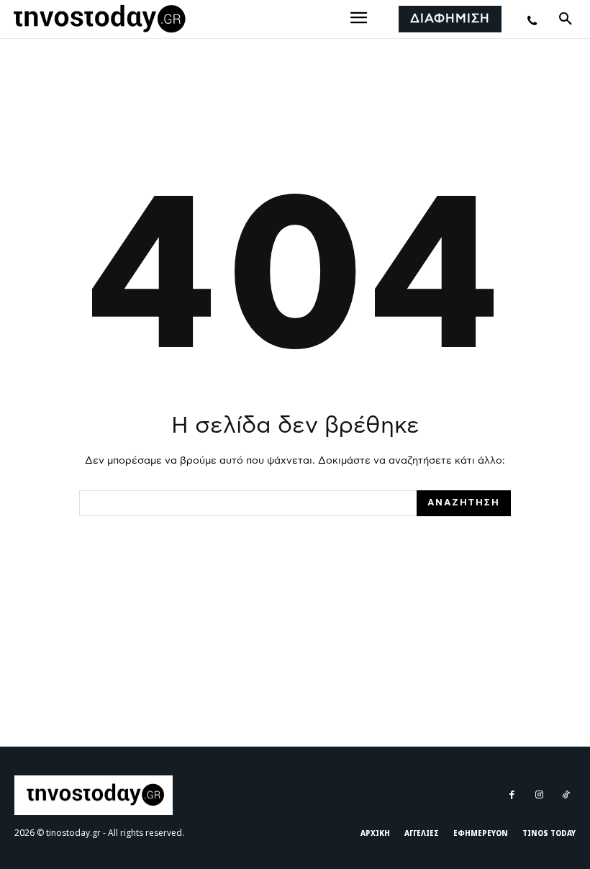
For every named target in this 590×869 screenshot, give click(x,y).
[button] (565, 19)
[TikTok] (566, 795)
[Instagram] (538, 795)
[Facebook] (512, 795)
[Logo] (97, 19)
